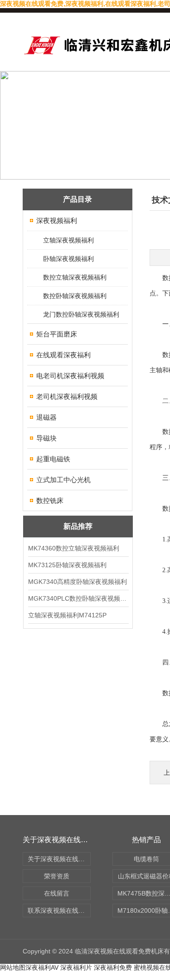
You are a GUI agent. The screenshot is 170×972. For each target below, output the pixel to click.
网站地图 (12, 967)
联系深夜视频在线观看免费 (59, 910)
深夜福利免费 (113, 967)
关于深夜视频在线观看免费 (59, 859)
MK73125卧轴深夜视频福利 (67, 565)
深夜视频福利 (56, 220)
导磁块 (46, 438)
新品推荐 (77, 526)
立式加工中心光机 (63, 480)
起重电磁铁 (53, 459)
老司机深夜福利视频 (66, 396)
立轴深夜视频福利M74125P (67, 615)
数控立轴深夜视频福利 (75, 277)
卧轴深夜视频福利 (68, 258)
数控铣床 (49, 500)
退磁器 (46, 417)
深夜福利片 (76, 967)
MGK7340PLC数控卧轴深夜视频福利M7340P (78, 598)
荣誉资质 (56, 876)
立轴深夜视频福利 (68, 240)
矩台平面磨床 (56, 334)
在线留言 (56, 893)
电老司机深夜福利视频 (70, 375)
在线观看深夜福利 (63, 355)
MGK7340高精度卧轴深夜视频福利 (77, 581)
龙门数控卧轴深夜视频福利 (81, 314)
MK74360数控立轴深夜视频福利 (73, 548)
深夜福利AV (41, 967)
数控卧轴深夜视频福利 (75, 295)
